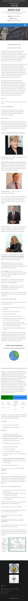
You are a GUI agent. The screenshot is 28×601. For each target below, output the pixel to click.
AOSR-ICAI (14, 10)
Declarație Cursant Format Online (10, 438)
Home (2, 33)
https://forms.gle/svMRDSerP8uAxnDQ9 (12, 436)
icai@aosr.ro (4, 470)
